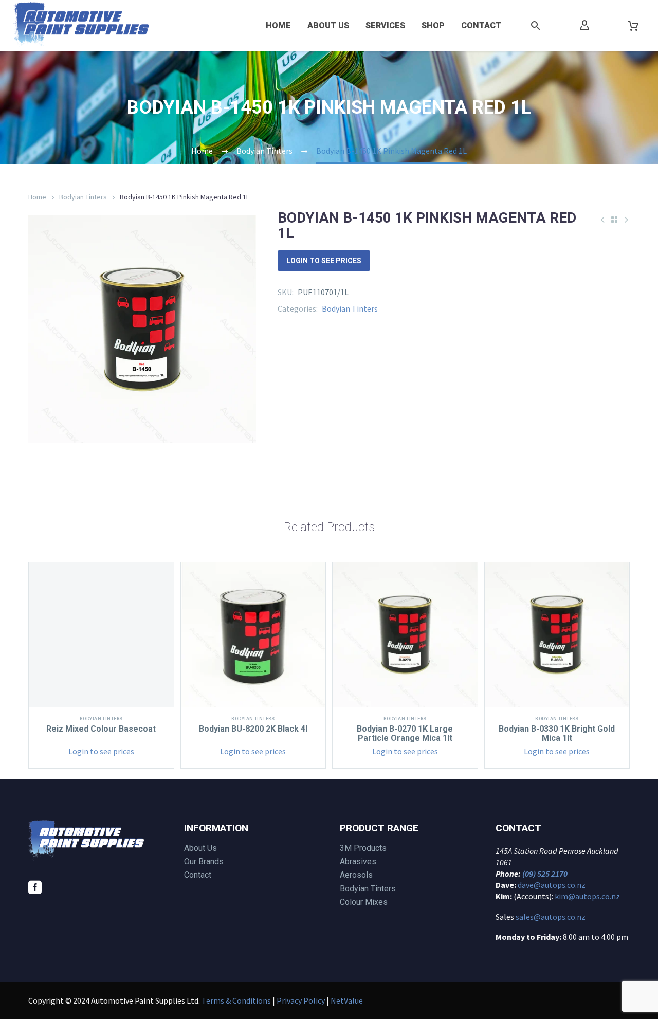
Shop (433, 25)
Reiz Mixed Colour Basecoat (101, 729)
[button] (535, 25)
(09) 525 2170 (545, 873)
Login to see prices (323, 261)
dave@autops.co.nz (552, 885)
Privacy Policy (301, 1000)
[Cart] (633, 26)
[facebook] (35, 887)
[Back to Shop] (614, 219)
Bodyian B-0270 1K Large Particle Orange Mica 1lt (405, 733)
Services (385, 25)
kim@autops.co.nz (587, 896)
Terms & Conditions (236, 1000)
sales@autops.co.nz (551, 917)
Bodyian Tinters (83, 197)
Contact (481, 25)
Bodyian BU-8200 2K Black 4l (253, 729)
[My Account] (584, 26)
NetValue (347, 1000)
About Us (328, 25)
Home (278, 25)
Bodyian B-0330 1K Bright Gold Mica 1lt (557, 733)
